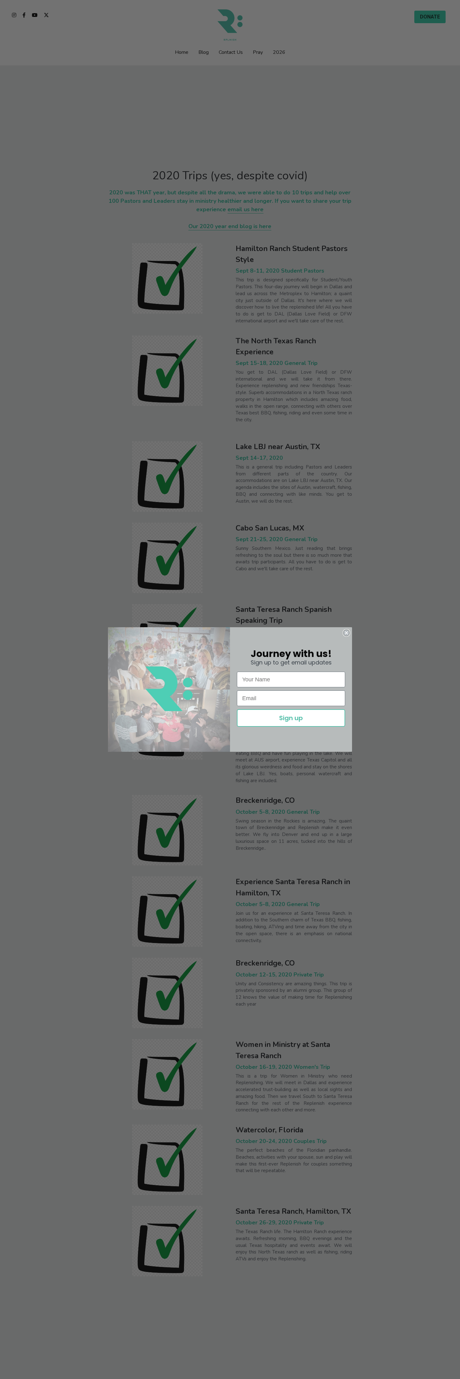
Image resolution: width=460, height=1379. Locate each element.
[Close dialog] (346, 633)
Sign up (291, 718)
